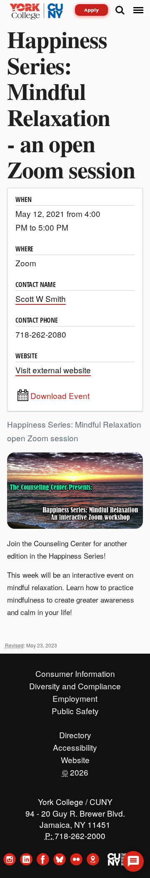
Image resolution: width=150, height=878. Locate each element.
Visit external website (53, 369)
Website (75, 757)
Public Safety (75, 709)
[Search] (120, 10)
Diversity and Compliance (75, 684)
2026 (75, 770)
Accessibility (75, 745)
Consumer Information (75, 671)
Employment (75, 696)
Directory (75, 733)
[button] (133, 861)
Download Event (60, 396)
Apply (91, 10)
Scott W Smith (40, 298)
